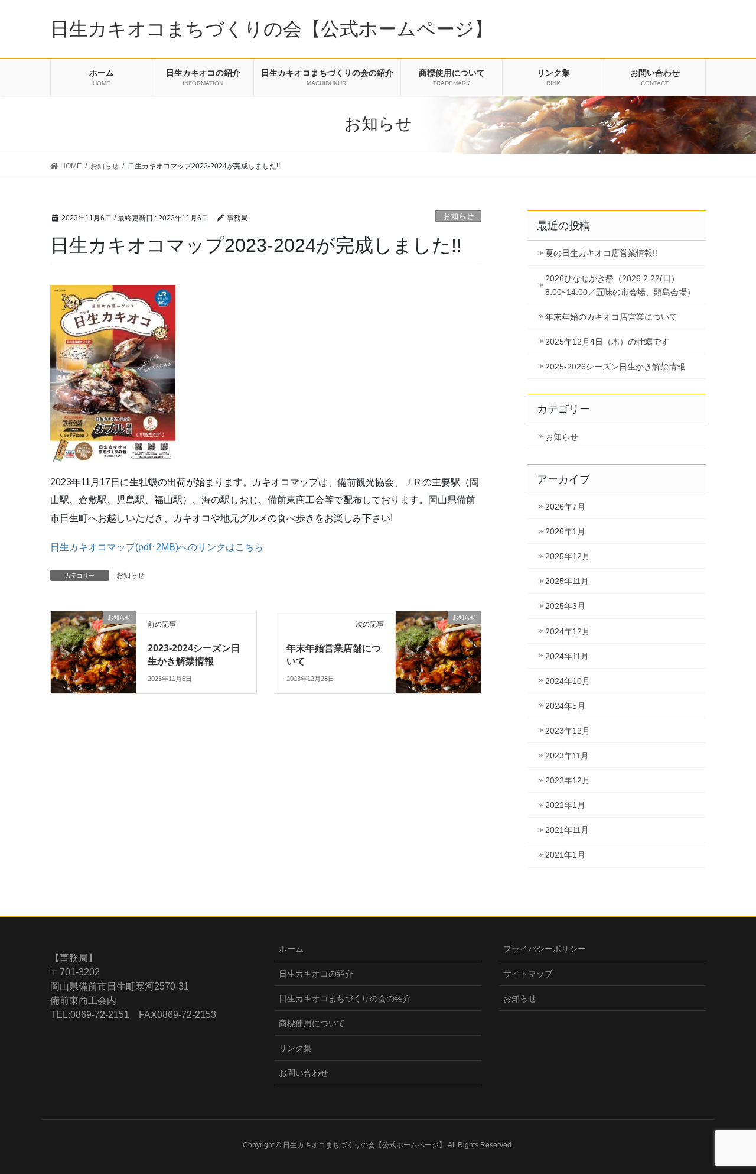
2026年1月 (565, 531)
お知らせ (458, 216)
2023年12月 (567, 730)
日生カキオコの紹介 (316, 973)
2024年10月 (567, 681)
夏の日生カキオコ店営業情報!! (601, 253)
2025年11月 (567, 581)
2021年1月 (565, 855)
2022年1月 (565, 805)
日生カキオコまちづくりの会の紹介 (345, 998)
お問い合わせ (303, 1073)
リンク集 (295, 1048)
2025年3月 (565, 606)
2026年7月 (565, 506)
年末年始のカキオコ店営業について (611, 317)
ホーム (291, 949)
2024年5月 (565, 706)
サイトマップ (528, 973)
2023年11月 (567, 755)
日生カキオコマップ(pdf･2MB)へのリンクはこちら (156, 547)
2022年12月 (567, 780)
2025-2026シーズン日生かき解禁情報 (615, 366)
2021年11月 (567, 830)
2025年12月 (567, 556)
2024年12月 (567, 631)
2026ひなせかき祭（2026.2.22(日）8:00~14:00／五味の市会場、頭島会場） (620, 285)
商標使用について (312, 1023)
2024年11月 (567, 656)
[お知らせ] (93, 637)
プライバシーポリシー (544, 949)
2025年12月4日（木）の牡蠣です (607, 341)
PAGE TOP (727, 1128)
